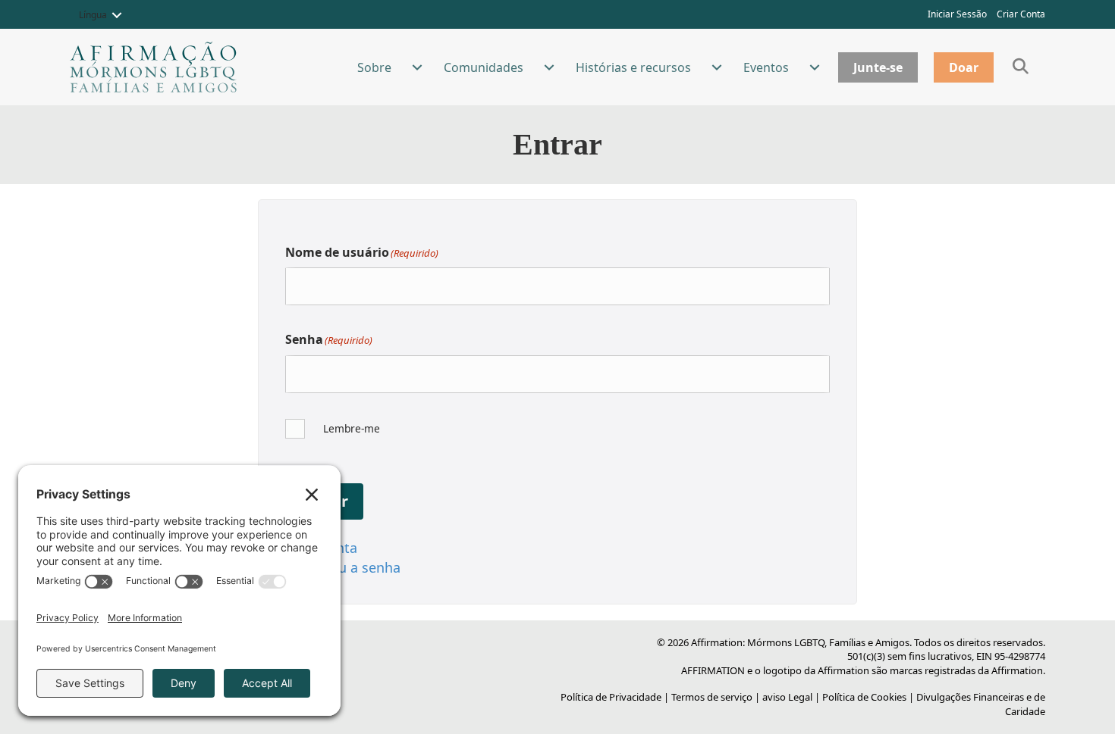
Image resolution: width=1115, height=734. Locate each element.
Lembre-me (351, 428)
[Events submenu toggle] (814, 67)
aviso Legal (787, 697)
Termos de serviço (711, 697)
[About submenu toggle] (417, 67)
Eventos (766, 67)
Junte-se (878, 67)
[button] (117, 15)
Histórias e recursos (633, 67)
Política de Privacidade (611, 697)
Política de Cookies (864, 697)
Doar (963, 67)
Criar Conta (1021, 14)
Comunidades (483, 67)
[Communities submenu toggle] (549, 67)
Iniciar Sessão (957, 14)
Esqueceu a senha (342, 567)
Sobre (374, 67)
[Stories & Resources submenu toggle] (717, 67)
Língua (93, 14)
